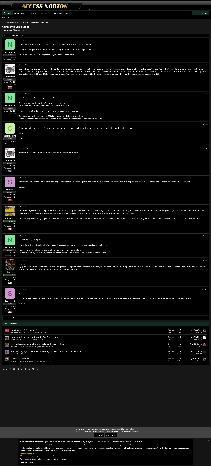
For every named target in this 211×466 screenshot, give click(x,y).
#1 (207, 40)
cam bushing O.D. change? (24, 330)
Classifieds (43, 13)
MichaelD (199, 354)
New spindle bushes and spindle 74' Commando (34, 337)
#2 (207, 65)
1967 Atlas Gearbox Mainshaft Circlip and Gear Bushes (37, 344)
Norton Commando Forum (37, 332)
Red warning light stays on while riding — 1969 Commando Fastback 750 (46, 351)
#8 (207, 236)
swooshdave (15, 361)
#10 (206, 289)
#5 (207, 149)
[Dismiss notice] (208, 440)
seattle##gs (14, 332)
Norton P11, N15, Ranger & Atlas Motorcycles (38, 347)
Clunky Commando (20, 358)
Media (68, 13)
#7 (207, 207)
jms (12, 347)
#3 (207, 94)
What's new (19, 13)
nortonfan (8, 30)
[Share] (203, 40)
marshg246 (198, 339)
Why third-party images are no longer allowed (39, 456)
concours (199, 332)
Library (31, 13)
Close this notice (26, 462)
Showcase (57, 13)
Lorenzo (13, 354)
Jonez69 (13, 339)
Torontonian (198, 361)
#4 (207, 124)
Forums (7, 13)
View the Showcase (27, 453)
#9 (207, 260)
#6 (207, 178)
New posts (6, 17)
